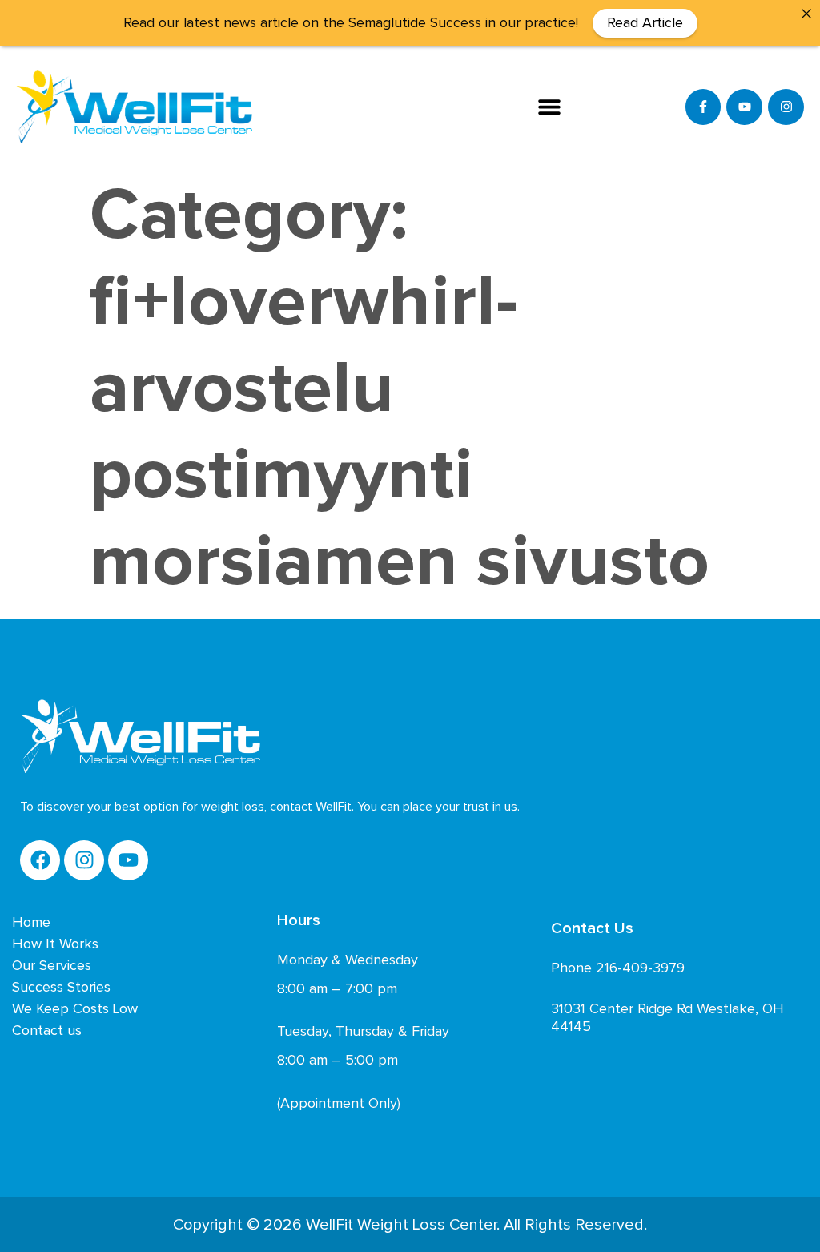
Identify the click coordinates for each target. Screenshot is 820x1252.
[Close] (806, 13)
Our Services (51, 966)
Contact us (47, 1031)
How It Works (55, 944)
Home (31, 923)
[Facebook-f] (703, 107)
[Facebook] (40, 860)
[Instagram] (786, 107)
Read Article (645, 23)
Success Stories (61, 987)
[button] (550, 107)
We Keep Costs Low (75, 1009)
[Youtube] (744, 107)
